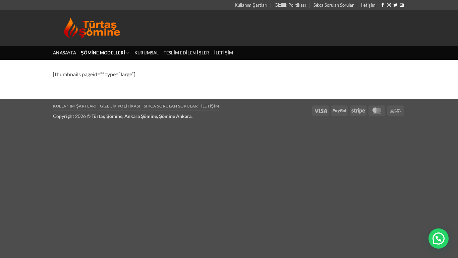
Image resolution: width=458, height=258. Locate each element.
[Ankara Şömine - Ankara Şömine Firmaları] (117, 28)
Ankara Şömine (140, 116)
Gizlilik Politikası (290, 5)
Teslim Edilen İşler (187, 52)
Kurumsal (146, 52)
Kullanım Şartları (251, 5)
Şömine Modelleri (103, 52)
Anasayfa (64, 52)
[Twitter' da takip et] (395, 5)
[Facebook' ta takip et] (383, 5)
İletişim (368, 5)
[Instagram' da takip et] (389, 5)
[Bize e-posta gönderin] (402, 5)
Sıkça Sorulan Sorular (333, 5)
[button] (438, 238)
